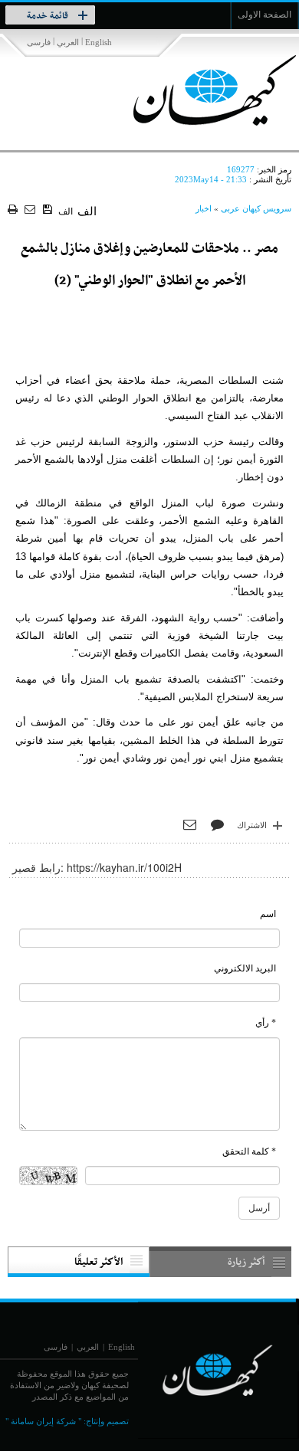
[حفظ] (48, 210)
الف (65, 211)
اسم (268, 914)
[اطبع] (14, 210)
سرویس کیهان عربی (256, 208)
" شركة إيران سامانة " (43, 1421)
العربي (68, 42)
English (98, 42)
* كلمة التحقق (249, 1151)
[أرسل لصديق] (32, 210)
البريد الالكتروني (245, 968)
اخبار (204, 208)
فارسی (39, 42)
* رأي (265, 1022)
